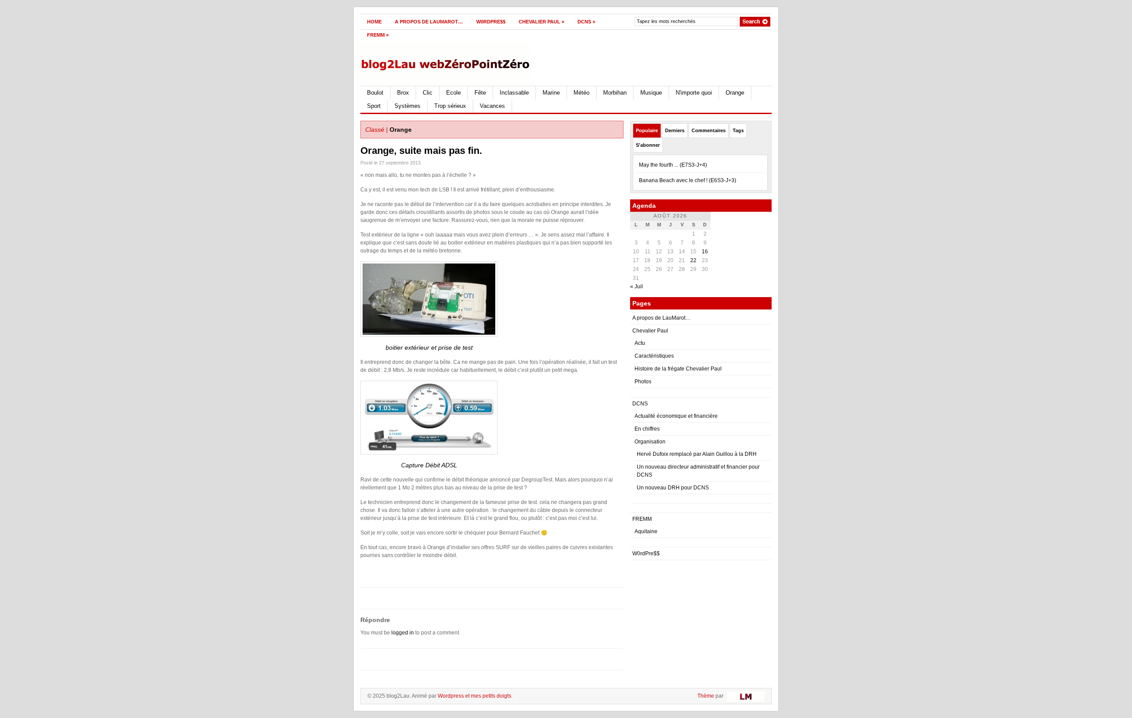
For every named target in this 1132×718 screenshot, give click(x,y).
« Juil (636, 286)
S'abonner (648, 145)
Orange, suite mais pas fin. (421, 150)
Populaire (647, 130)
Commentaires (709, 130)
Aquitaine (646, 531)
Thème (705, 696)
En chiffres (647, 429)
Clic (427, 92)
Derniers (675, 130)
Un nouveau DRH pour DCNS (673, 488)
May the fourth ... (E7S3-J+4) (673, 165)
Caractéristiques (654, 356)
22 (693, 260)
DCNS (586, 21)
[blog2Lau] (446, 62)
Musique (651, 92)
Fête (480, 92)
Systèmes (407, 106)
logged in (402, 633)
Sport (374, 106)
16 (705, 251)
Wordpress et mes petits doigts (474, 696)
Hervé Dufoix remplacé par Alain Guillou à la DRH (697, 454)
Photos (643, 381)
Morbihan (615, 92)
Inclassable (514, 92)
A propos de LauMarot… (429, 21)
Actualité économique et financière (676, 416)
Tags (738, 130)
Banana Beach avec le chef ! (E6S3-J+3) (687, 180)
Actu (640, 343)
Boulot (375, 92)
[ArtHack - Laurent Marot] (745, 696)
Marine (551, 92)
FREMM (378, 35)
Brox (403, 92)
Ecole (453, 92)
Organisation (650, 442)
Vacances (492, 106)
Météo (581, 92)
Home (374, 21)
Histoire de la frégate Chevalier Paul (678, 369)
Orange (735, 92)
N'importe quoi (694, 92)
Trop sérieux (450, 106)
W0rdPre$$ (490, 21)
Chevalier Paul (541, 21)
